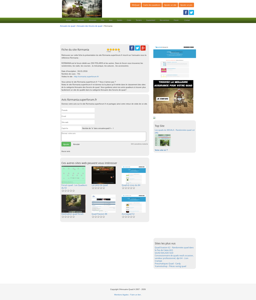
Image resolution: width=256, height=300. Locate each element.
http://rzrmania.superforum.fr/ (86, 76)
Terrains (139, 20)
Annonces (92, 20)
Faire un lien (135, 295)
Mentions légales (121, 295)
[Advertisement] (124, 35)
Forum (176, 20)
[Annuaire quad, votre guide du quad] (82, 9)
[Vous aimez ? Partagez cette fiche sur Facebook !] (131, 48)
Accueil (68, 20)
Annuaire (81, 20)
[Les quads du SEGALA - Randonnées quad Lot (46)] (163, 140)
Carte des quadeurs (151, 5)
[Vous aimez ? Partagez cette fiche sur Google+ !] (143, 48)
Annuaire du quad (67, 26)
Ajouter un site (170, 5)
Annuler (76, 144)
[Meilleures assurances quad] (173, 97)
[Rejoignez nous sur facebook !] (185, 12)
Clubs (129, 20)
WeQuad (135, 5)
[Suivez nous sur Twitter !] (191, 12)
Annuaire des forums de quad (89, 26)
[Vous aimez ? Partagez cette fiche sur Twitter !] (137, 48)
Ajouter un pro (186, 5)
